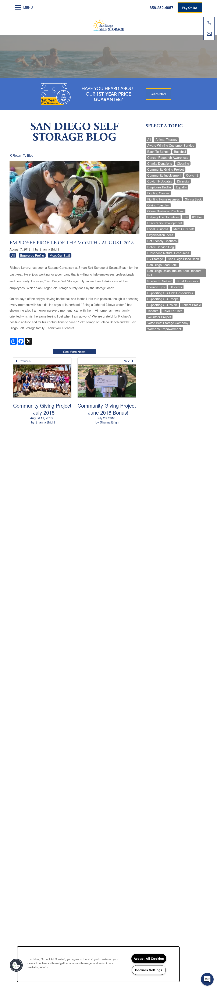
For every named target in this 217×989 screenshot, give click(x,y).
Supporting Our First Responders (170, 293)
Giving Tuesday (158, 205)
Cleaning (183, 163)
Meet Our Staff (60, 255)
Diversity (183, 181)
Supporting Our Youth (162, 305)
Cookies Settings (149, 970)
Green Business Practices (165, 211)
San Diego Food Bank (162, 265)
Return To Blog (22, 155)
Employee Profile (32, 255)
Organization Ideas (160, 235)
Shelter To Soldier (159, 281)
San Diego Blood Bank (183, 259)
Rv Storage (155, 259)
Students (176, 287)
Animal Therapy (166, 139)
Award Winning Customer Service (170, 145)
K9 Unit (197, 217)
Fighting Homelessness (163, 199)
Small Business (187, 281)
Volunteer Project (159, 317)
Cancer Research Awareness (167, 157)
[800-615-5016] (209, 22)
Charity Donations (159, 163)
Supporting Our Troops (163, 299)
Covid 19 (192, 175)
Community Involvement (164, 175)
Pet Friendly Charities (162, 241)
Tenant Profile (191, 305)
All (13, 255)
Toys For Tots (172, 311)
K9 (186, 217)
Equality (181, 187)
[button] (190, 7)
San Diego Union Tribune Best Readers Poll (174, 273)
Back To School (158, 151)
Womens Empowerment (164, 329)
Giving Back (193, 199)
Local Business (157, 229)
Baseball (180, 151)
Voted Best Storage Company (167, 323)
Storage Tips (156, 287)
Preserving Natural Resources (168, 253)
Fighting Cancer (158, 193)
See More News (74, 351)
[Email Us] (209, 34)
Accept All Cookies (149, 958)
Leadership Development (164, 223)
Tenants (152, 311)
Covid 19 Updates (159, 181)
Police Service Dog (160, 247)
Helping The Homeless (163, 217)
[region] (98, 964)
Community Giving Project (165, 169)
